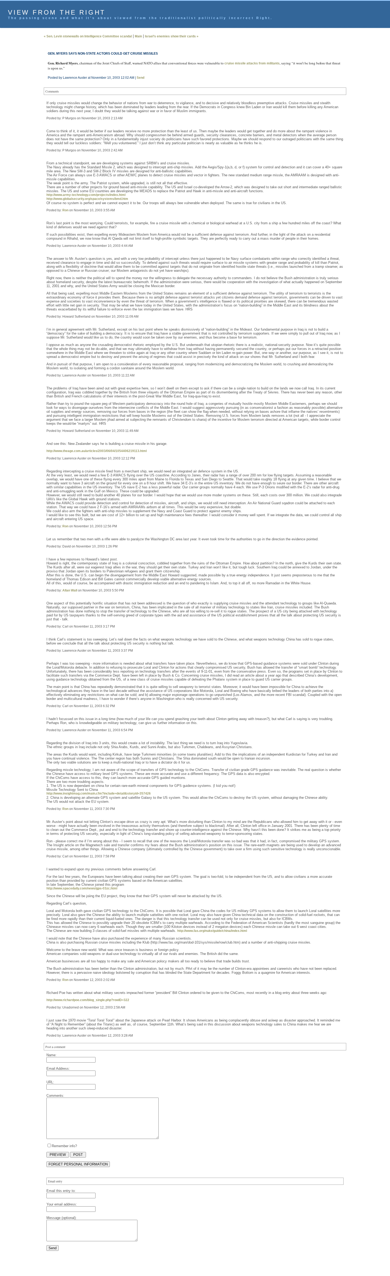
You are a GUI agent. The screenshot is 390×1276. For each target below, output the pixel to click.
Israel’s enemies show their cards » (171, 36)
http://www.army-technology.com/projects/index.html (85, 195)
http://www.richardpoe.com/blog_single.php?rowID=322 (87, 1000)
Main (138, 36)
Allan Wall (69, 590)
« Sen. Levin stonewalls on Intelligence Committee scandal (88, 36)
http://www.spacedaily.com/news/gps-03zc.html (81, 888)
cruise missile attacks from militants (252, 63)
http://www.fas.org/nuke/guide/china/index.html (212, 931)
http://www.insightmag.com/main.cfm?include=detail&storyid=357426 (98, 793)
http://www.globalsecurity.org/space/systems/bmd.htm (87, 199)
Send (140, 78)
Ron (65, 210)
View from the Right (57, 12)
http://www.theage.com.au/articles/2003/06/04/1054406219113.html (96, 451)
